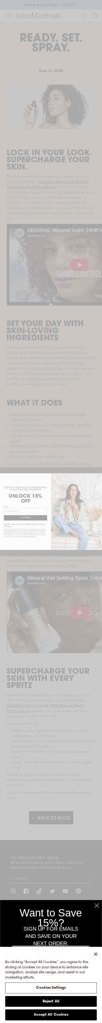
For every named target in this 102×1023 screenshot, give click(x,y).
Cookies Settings (51, 987)
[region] (51, 985)
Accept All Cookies (51, 1014)
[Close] (95, 954)
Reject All (51, 1001)
